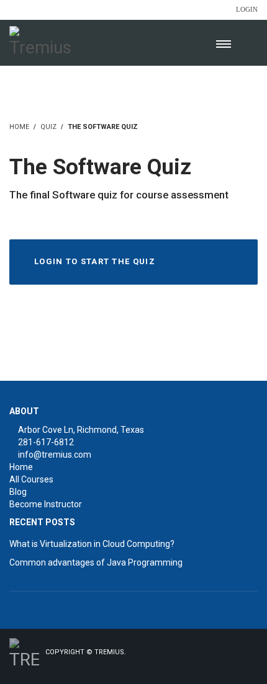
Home (21, 467)
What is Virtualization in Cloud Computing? (91, 544)
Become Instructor (45, 504)
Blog (18, 492)
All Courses (31, 479)
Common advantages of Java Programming (96, 562)
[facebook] (200, 661)
